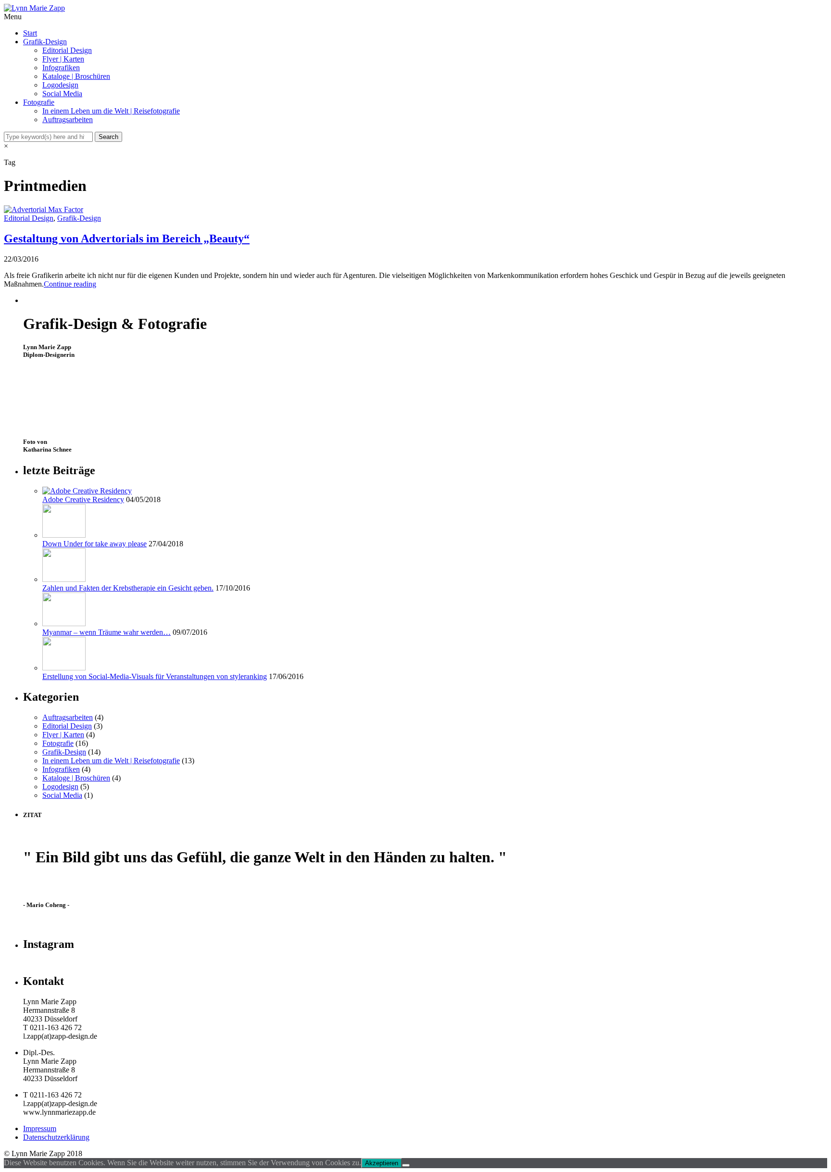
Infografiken (61, 67)
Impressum (39, 1128)
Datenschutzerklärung (56, 1137)
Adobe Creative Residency (83, 499)
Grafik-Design (45, 42)
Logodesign (60, 85)
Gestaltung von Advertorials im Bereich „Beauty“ (127, 238)
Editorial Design (67, 50)
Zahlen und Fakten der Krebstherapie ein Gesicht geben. (128, 588)
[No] (406, 1165)
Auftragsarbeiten (67, 119)
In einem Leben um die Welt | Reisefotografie (111, 111)
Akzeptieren (381, 1163)
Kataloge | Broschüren (76, 76)
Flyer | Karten (63, 59)
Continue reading (70, 284)
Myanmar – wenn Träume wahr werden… (106, 632)
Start (30, 33)
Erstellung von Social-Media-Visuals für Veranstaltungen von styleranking (154, 676)
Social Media (62, 93)
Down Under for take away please (94, 544)
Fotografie (38, 102)
